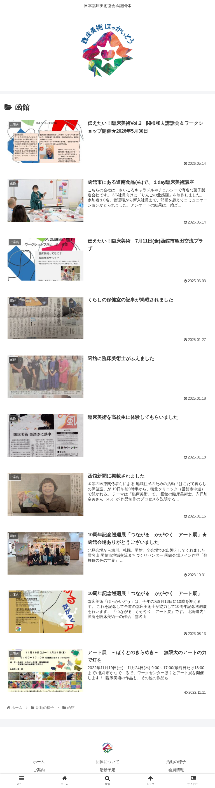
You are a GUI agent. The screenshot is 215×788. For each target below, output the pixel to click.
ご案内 (39, 770)
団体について (107, 761)
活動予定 (107, 770)
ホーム (39, 761)
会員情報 (176, 770)
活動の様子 (176, 761)
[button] (199, 575)
